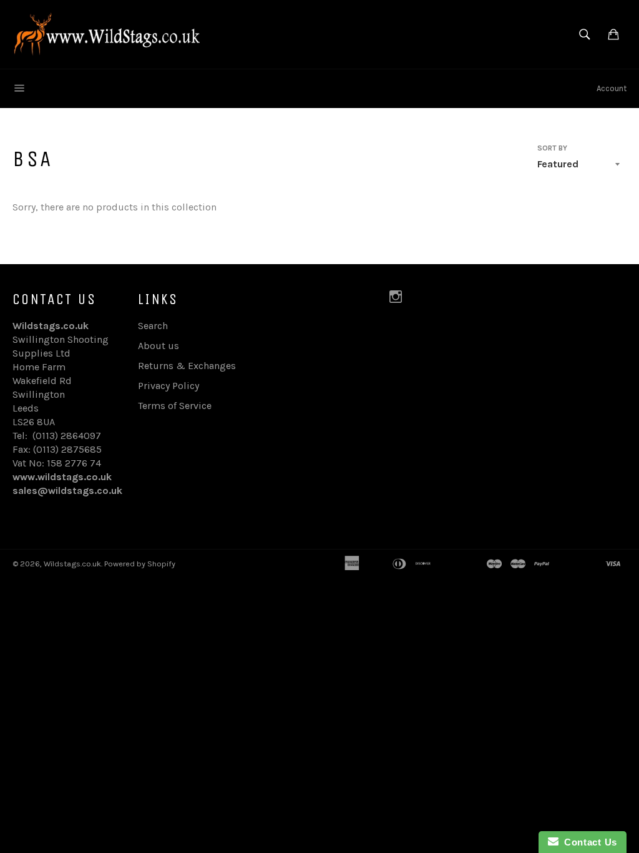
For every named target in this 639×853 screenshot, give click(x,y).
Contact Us (588, 842)
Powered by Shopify (139, 563)
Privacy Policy (168, 386)
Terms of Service (175, 406)
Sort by (552, 148)
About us (158, 346)
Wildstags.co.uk (72, 563)
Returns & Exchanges (187, 366)
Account (612, 88)
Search (153, 326)
